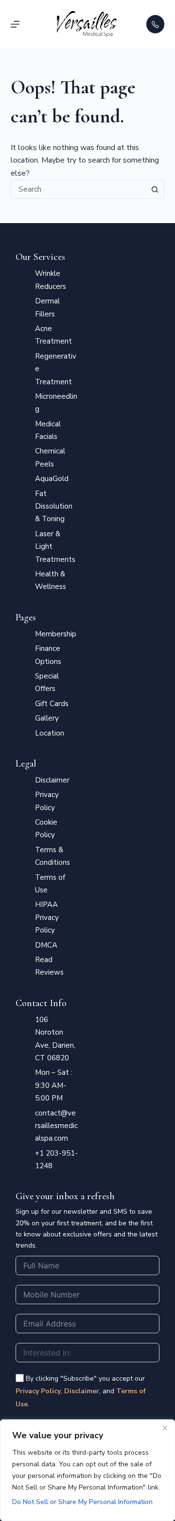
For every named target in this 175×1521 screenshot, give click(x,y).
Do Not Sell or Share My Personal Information (82, 1501)
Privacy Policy (38, 1391)
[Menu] (15, 24)
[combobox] (78, 189)
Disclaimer (81, 1391)
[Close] (165, 1427)
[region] (87, 1470)
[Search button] (154, 189)
